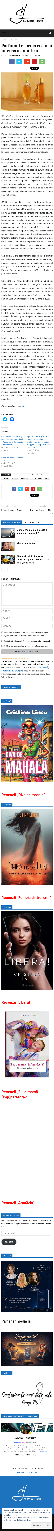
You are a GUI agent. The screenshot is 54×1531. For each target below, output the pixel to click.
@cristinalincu (27, 1472)
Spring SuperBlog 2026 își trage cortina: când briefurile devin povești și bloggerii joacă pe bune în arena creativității (38, 442)
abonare (9, 1242)
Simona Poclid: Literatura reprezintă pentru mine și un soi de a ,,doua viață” (33, 559)
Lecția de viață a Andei (11, 510)
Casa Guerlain (42, 475)
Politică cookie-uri (24, 1520)
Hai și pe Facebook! (11, 687)
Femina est (6, 537)
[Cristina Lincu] (27, 14)
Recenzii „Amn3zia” (17, 1203)
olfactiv (15, 478)
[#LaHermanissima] (8, 546)
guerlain (6, 478)
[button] (50, 33)
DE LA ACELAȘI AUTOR (34, 523)
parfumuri (25, 478)
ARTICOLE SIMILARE (12, 523)
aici (23, 406)
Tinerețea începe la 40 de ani (41, 511)
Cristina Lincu (14, 55)
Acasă (3, 40)
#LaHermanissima (26, 543)
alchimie (16, 475)
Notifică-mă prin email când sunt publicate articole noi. (26, 646)
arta (32, 475)
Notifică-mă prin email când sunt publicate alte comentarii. (27, 641)
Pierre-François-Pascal (40, 478)
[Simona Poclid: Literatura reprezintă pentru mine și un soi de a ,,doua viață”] (8, 559)
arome (25, 475)
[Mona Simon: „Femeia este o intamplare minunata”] (8, 533)
